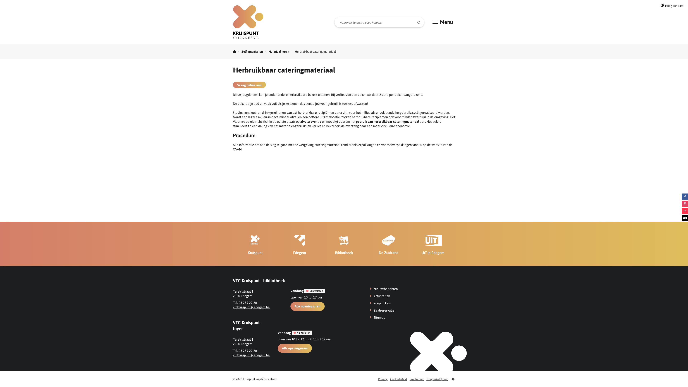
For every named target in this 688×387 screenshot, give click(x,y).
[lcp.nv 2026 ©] (453, 379)
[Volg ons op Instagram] (685, 204)
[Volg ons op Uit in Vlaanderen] (685, 218)
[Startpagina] (234, 51)
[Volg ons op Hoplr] (685, 211)
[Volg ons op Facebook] (685, 197)
